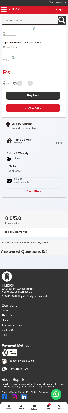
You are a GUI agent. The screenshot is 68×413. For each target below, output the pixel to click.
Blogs (5, 320)
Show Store (34, 191)
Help (4, 334)
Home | (6, 291)
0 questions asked (31, 42)
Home (5, 310)
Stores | (14, 291)
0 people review (12, 42)
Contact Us (25, 291)
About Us (7, 315)
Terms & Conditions (12, 325)
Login (59, 9)
